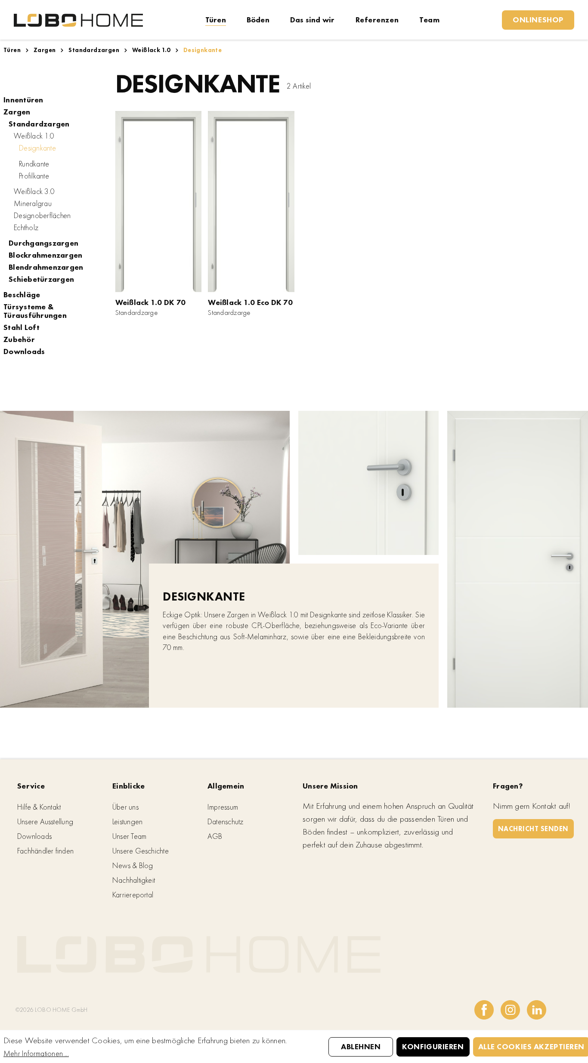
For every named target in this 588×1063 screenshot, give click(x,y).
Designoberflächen (42, 215)
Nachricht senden (533, 828)
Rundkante (34, 164)
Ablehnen (361, 1046)
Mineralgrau (33, 203)
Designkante (37, 148)
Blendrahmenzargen (46, 267)
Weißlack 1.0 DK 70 (150, 302)
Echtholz (26, 227)
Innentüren (23, 100)
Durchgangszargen (43, 243)
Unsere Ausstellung (45, 821)
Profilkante (34, 176)
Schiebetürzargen (41, 279)
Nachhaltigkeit (133, 880)
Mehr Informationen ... (36, 1053)
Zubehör (19, 339)
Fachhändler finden (45, 851)
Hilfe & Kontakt (39, 807)
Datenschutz (225, 821)
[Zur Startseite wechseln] (78, 19)
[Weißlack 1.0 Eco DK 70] (251, 201)
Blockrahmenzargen (45, 255)
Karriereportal (132, 895)
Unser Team (129, 836)
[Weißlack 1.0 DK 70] (158, 201)
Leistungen (127, 821)
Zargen (17, 112)
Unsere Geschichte (140, 851)
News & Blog (132, 865)
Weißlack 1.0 (34, 136)
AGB (215, 836)
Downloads (24, 351)
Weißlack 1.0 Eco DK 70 (250, 302)
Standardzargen (39, 124)
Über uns (125, 807)
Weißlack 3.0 (34, 191)
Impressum (222, 807)
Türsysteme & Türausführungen (35, 311)
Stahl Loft (21, 327)
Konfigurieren (433, 1046)
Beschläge (21, 294)
